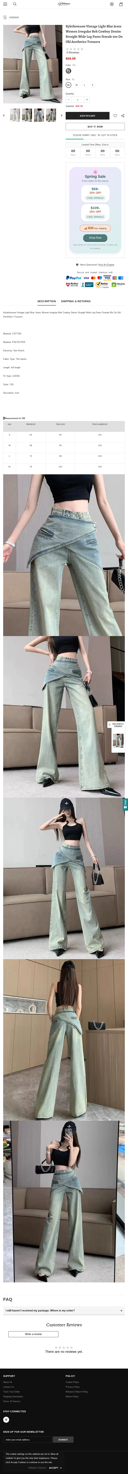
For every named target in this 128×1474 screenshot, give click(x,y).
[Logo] (64, 3)
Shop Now (95, 237)
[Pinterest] (6, 1420)
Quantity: (70, 93)
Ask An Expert (106, 264)
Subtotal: (70, 106)
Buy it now (95, 126)
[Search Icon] (14, 4)
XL (68, 85)
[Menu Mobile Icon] (5, 4)
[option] (32, 64)
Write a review (33, 1334)
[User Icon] (112, 4)
